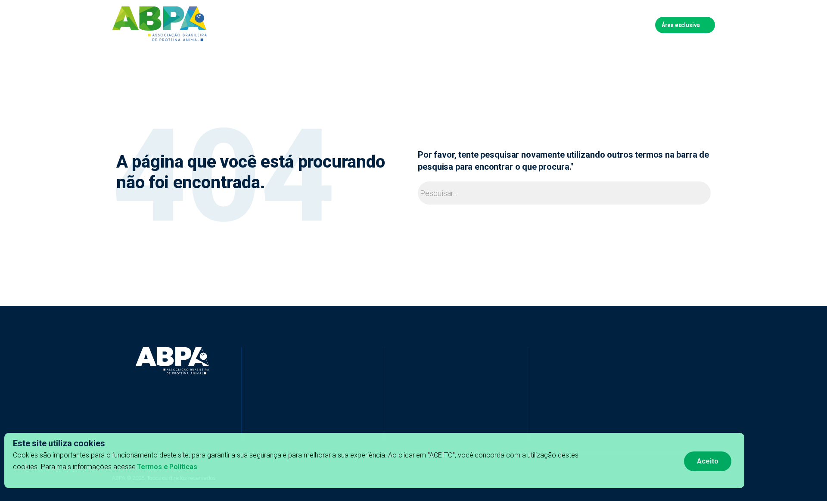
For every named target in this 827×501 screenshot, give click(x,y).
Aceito (707, 461)
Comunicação (550, 24)
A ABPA (368, 24)
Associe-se (597, 24)
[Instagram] (306, 427)
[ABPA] (172, 361)
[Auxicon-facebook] (246, 427)
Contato (635, 24)
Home (339, 24)
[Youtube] (291, 427)
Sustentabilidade (494, 24)
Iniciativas (402, 24)
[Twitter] (276, 427)
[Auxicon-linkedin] (261, 427)
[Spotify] (321, 427)
